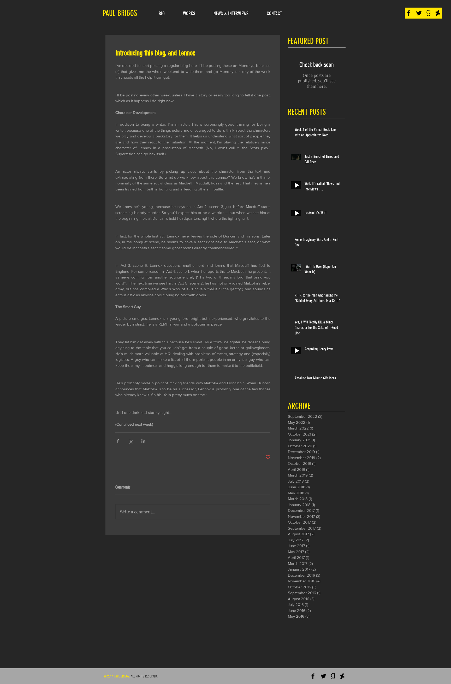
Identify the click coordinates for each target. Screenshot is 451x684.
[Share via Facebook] (117, 441)
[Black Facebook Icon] (408, 13)
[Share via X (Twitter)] (130, 441)
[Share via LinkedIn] (143, 441)
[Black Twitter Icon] (419, 13)
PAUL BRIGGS (120, 13)
